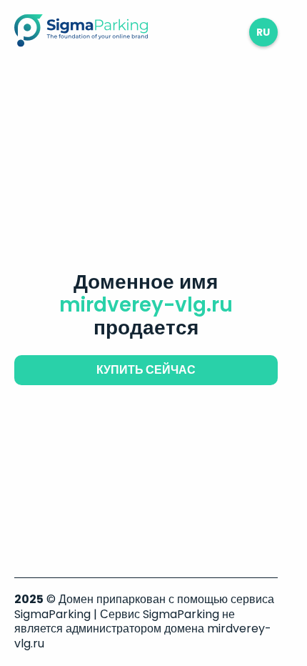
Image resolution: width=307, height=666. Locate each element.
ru (263, 32)
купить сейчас (146, 370)
